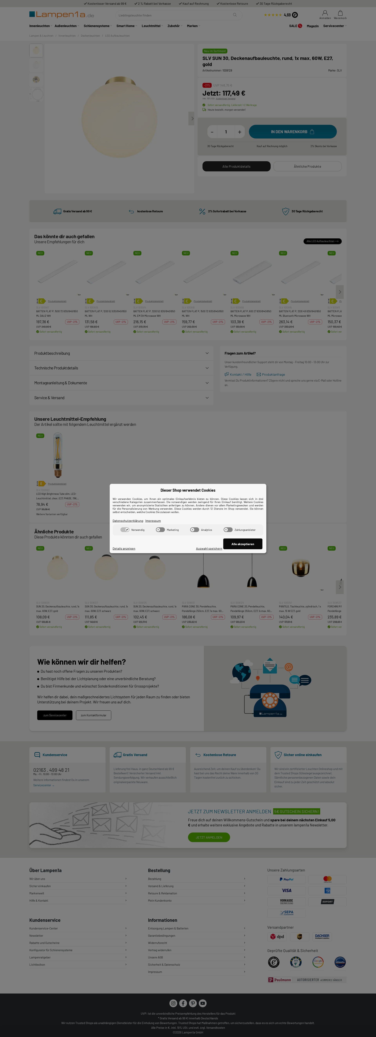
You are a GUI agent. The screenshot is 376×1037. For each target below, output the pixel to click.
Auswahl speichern (209, 548)
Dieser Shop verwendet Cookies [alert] (188, 490)
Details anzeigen (124, 548)
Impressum (153, 520)
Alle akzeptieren (242, 544)
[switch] (124, 529)
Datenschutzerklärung (128, 520)
